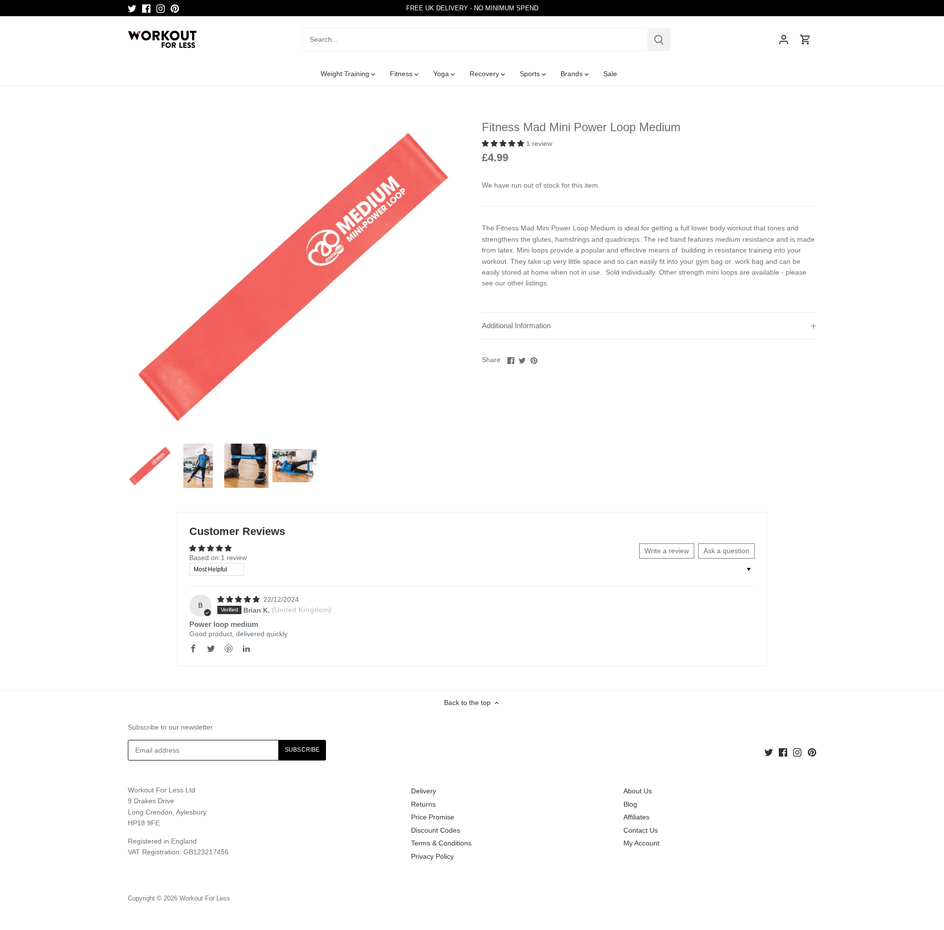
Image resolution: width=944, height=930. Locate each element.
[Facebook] (146, 8)
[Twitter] (132, 8)
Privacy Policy (432, 856)
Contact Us (640, 830)
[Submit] (659, 39)
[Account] (784, 39)
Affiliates (636, 817)
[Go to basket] (805, 39)
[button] (504, 143)
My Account (641, 843)
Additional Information (516, 326)
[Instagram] (160, 8)
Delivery (423, 791)
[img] (239, 599)
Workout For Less (204, 898)
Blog (630, 804)
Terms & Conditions (441, 843)
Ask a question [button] (726, 551)
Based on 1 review (218, 558)
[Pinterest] (175, 8)
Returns (423, 804)
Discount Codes (435, 830)
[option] (150, 466)
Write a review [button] (667, 551)
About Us (637, 791)
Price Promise (432, 817)
